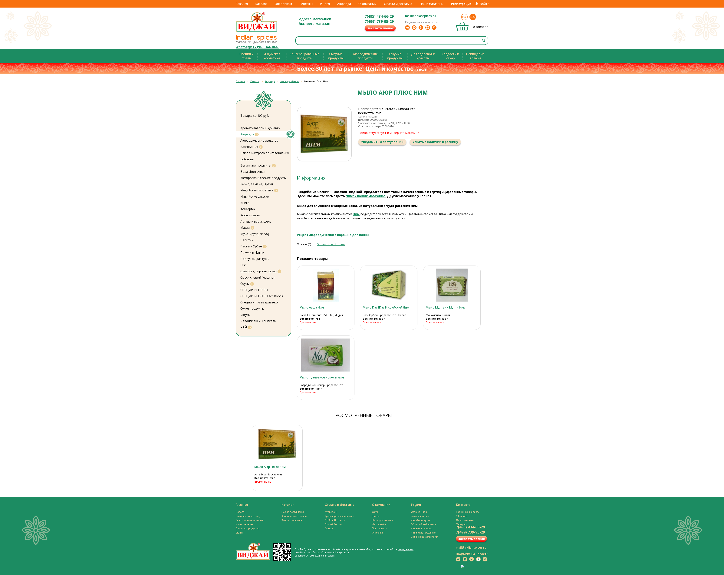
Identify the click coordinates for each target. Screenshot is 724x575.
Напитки (246, 240)
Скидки (329, 528)
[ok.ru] (421, 27)
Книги (244, 203)
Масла (245, 228)
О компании (367, 4)
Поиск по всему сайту (248, 516)
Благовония (249, 147)
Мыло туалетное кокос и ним (322, 377)
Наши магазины (431, 4)
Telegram (461, 524)
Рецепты (306, 4)
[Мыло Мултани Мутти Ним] (452, 285)
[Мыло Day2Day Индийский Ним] (389, 285)
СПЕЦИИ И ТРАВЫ (254, 290)
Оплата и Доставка (339, 505)
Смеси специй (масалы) (257, 277)
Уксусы (245, 315)
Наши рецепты (244, 524)
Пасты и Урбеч (251, 246)
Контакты (463, 505)
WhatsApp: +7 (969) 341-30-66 (257, 47)
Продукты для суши (254, 259)
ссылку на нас (405, 549)
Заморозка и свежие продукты (263, 178)
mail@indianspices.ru (420, 16)
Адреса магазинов (315, 19)
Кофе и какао (250, 215)
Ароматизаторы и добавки (260, 128)
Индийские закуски (254, 196)
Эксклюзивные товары (294, 516)
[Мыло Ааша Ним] (326, 285)
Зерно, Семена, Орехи (256, 184)
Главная (242, 4)
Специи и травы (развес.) (259, 302)
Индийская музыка (421, 528)
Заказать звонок (380, 28)
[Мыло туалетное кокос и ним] (326, 355)
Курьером (331, 512)
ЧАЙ (243, 327)
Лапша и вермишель (256, 221)
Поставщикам (379, 528)
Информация (311, 178)
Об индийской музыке (423, 524)
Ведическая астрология (424, 536)
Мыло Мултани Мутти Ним (446, 307)
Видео (376, 516)
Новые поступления (292, 512)
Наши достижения (382, 520)
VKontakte (461, 516)
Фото (375, 512)
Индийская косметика (256, 190)
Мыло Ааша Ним (312, 307)
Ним (356, 214)
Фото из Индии (419, 512)
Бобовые (247, 159)
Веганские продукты (255, 165)
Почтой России (333, 524)
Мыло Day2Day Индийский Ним (386, 307)
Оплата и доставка (398, 4)
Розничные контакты (467, 512)
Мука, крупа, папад (254, 234)
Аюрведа (344, 4)
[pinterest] (434, 27)
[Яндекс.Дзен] (427, 27)
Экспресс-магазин (314, 23)
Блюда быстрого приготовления (264, 153)
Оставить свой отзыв (331, 244)
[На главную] (257, 32)
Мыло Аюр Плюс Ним (270, 467)
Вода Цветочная (252, 172)
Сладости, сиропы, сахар (258, 271)
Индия (325, 4)
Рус (464, 16)
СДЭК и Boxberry (335, 520)
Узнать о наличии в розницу (435, 142)
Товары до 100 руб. (254, 116)
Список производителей (250, 520)
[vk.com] (407, 27)
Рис (242, 265)
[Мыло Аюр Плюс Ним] (277, 444)
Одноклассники (465, 520)
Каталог (261, 4)
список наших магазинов (366, 196)
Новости (240, 512)
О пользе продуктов (247, 528)
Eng (472, 16)
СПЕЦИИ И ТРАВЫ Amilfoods (261, 296)
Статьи (239, 532)
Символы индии (420, 516)
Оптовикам (283, 4)
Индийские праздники (423, 532)
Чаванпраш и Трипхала (258, 321)
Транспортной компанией (339, 516)
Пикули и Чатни (252, 252)
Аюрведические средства (259, 140)
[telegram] (414, 27)
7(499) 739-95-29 (379, 21)
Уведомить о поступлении (382, 142)
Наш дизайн (379, 524)
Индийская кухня (420, 520)
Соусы (244, 284)
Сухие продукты (252, 308)
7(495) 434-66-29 (379, 16)
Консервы (247, 209)
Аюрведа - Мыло (289, 81)
